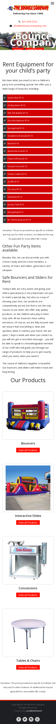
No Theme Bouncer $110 (19, 219)
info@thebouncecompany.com (30, 25)
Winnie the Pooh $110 (18, 151)
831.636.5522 (29, 21)
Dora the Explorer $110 (18, 120)
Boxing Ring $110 (15, 212)
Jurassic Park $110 (16, 204)
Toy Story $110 (14, 189)
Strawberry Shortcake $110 (20, 136)
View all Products (28, 450)
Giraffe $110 (13, 181)
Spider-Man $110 (15, 97)
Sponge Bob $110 (16, 128)
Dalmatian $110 (15, 197)
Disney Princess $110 (17, 166)
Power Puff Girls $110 (17, 158)
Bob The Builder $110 (18, 113)
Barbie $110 (13, 143)
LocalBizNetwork (34, 710)
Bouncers (18, 49)
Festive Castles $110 (17, 174)
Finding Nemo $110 (16, 105)
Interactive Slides (34, 49)
